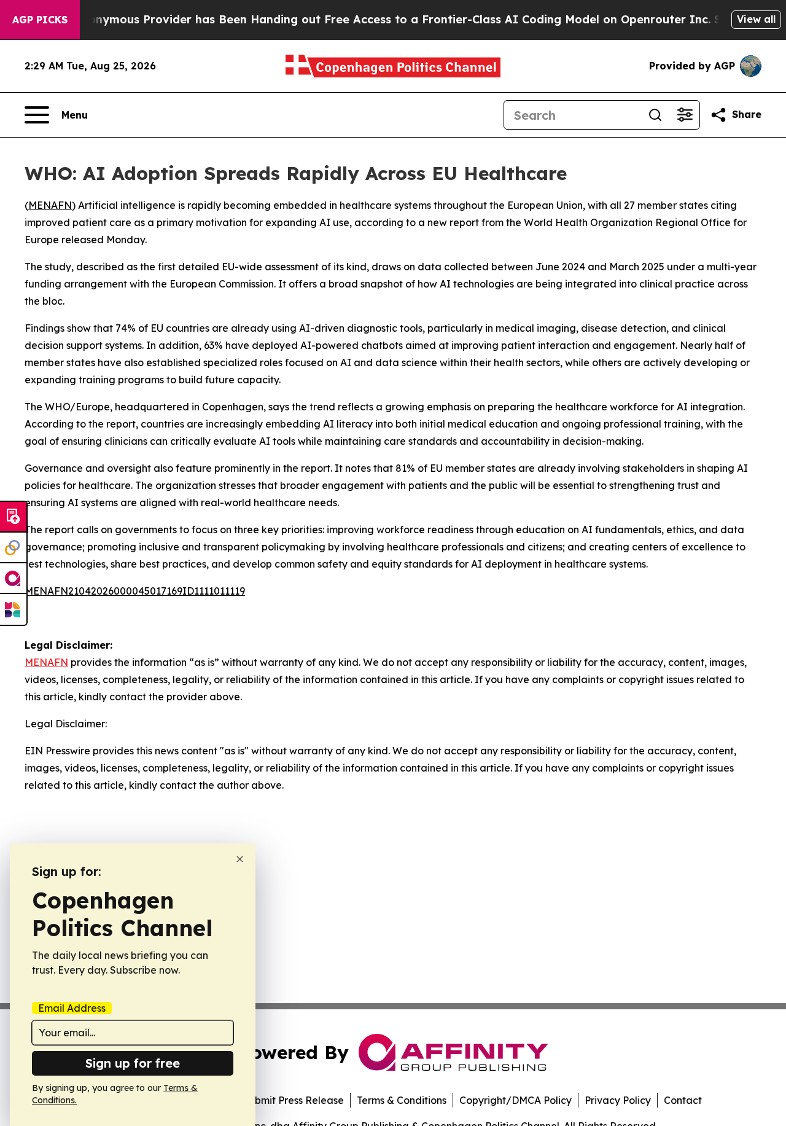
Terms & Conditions (401, 1100)
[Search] (655, 115)
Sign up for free (132, 1063)
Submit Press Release (293, 1100)
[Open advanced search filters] (684, 115)
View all (756, 19)
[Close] (240, 859)
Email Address (72, 1008)
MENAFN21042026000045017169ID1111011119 (135, 591)
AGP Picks (40, 20)
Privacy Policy (618, 1100)
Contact (683, 1100)
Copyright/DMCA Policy (515, 1100)
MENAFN (50, 205)
